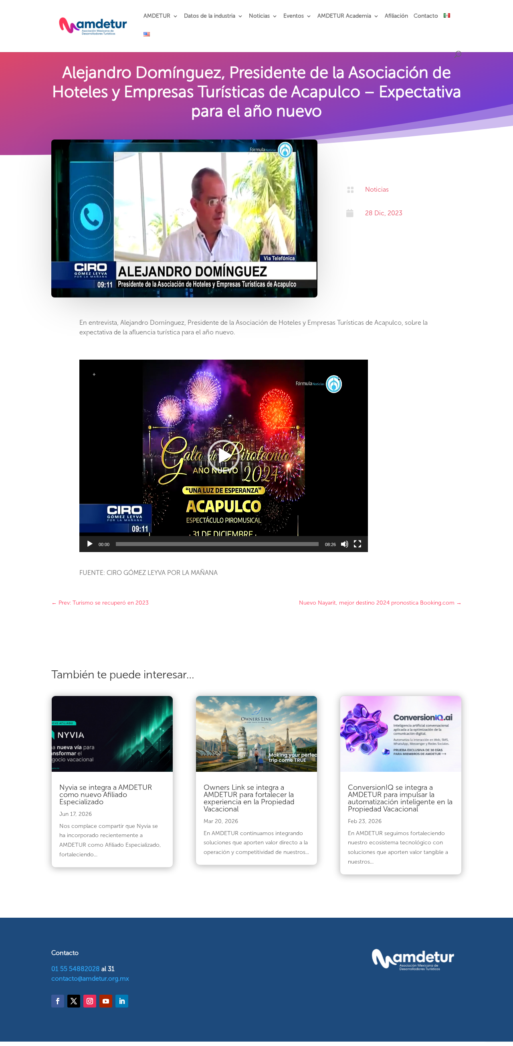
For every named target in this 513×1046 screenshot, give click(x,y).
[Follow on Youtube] (105, 1001)
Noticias (259, 16)
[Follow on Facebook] (57, 1001)
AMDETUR (156, 16)
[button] (224, 456)
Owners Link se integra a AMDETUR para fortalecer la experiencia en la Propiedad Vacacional (249, 798)
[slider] (217, 544)
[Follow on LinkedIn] (121, 1001)
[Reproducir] (90, 544)
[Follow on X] (73, 1001)
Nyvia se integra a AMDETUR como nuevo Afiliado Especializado (105, 794)
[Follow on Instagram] (89, 1001)
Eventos (293, 16)
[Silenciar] (345, 544)
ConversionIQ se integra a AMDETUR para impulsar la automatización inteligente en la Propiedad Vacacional (400, 798)
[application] (223, 456)
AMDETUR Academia (344, 16)
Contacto (426, 16)
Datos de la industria (209, 16)
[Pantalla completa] (357, 544)
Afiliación (396, 16)
